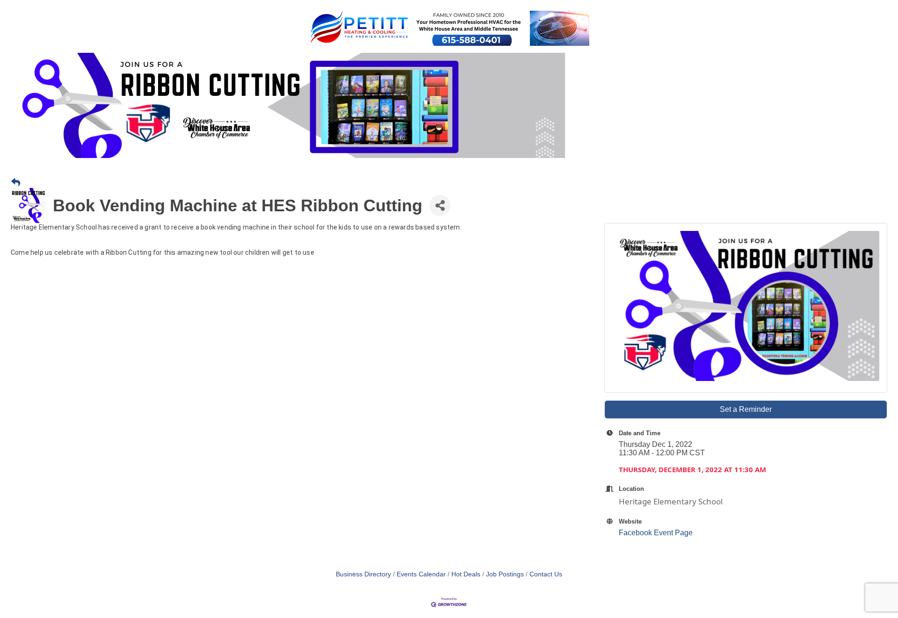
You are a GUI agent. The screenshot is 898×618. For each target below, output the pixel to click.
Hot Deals (465, 574)
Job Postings (505, 574)
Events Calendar (421, 574)
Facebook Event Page (656, 533)
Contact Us (545, 574)
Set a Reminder (746, 409)
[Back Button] (15, 183)
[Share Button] (439, 205)
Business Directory (363, 574)
